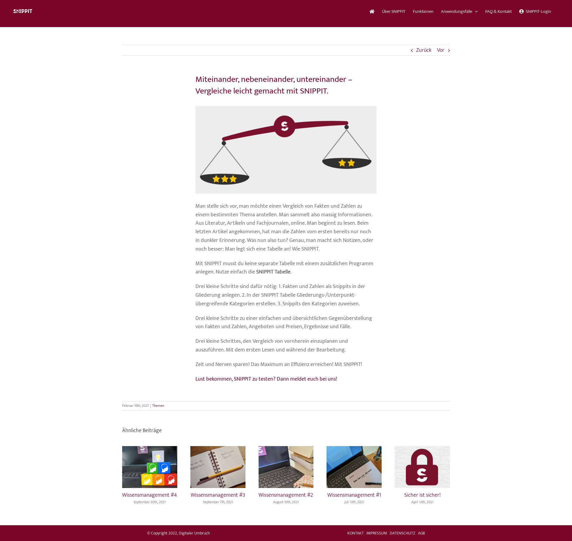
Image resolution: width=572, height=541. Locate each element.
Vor (440, 50)
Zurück (423, 50)
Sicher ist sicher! (422, 495)
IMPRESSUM (376, 533)
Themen (158, 406)
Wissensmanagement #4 (149, 495)
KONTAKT (355, 533)
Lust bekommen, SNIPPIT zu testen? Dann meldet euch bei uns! (266, 379)
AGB (421, 533)
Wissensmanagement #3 (218, 495)
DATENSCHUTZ (402, 533)
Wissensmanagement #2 (286, 495)
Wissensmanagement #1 (354, 495)
